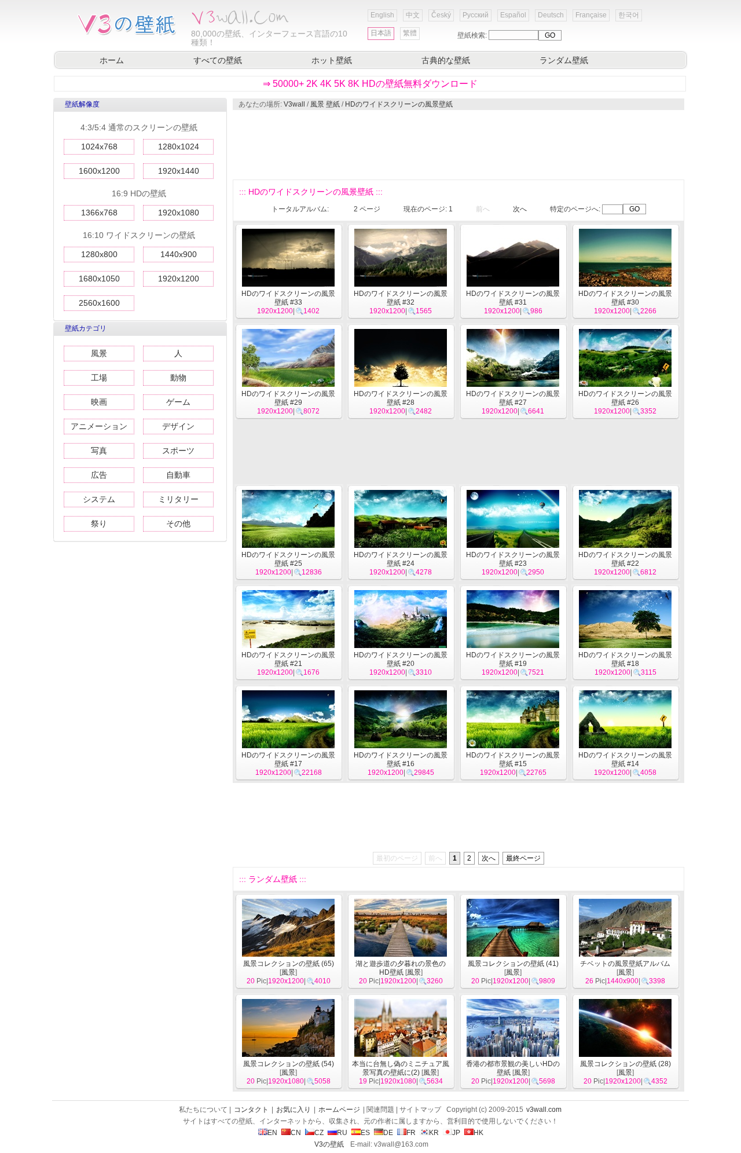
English (382, 15)
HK (478, 1133)
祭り (99, 523)
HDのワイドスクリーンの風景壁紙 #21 (288, 659)
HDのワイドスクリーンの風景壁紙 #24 (400, 559)
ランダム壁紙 (564, 60)
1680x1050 (99, 278)
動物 (178, 377)
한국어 (628, 15)
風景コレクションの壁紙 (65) (288, 964)
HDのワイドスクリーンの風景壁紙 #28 (400, 398)
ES (365, 1133)
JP (456, 1133)
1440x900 (178, 254)
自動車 (178, 474)
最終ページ (523, 858)
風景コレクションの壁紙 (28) (625, 1064)
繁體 (410, 33)
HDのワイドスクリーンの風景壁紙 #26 (625, 398)
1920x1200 (178, 278)
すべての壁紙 (217, 60)
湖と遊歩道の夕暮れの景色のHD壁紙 (400, 968)
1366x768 (99, 212)
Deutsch (551, 15)
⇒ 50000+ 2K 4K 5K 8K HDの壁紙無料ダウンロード (370, 84)
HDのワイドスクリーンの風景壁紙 (399, 104)
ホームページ (339, 1110)
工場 (99, 377)
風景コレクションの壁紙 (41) (513, 964)
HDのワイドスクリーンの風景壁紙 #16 (400, 759)
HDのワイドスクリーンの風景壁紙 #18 (625, 659)
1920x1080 (178, 212)
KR (434, 1133)
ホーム (112, 60)
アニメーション (99, 426)
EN (272, 1133)
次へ (520, 209)
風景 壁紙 (325, 104)
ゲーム (178, 402)
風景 (99, 353)
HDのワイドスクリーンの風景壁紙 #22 (625, 559)
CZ (319, 1133)
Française (591, 15)
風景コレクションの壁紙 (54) (288, 1064)
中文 (413, 15)
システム (99, 499)
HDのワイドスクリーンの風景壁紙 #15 (513, 759)
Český (441, 15)
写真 (99, 450)
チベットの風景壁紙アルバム (625, 964)
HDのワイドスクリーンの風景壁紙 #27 (513, 398)
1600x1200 (99, 170)
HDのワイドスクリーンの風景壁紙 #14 (625, 759)
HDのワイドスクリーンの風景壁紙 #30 (625, 298)
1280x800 (99, 254)
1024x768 (99, 146)
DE (388, 1133)
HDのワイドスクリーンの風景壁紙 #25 (288, 559)
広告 (99, 474)
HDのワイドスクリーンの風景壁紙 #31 (513, 298)
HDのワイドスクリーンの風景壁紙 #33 (288, 298)
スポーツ (178, 450)
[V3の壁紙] (128, 34)
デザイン (178, 426)
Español (513, 15)
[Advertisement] (458, 145)
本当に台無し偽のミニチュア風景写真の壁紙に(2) (400, 1068)
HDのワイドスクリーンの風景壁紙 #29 (288, 398)
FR (411, 1133)
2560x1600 (99, 303)
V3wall (294, 104)
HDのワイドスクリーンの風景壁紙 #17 (288, 759)
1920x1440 (178, 170)
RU (342, 1133)
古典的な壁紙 (445, 60)
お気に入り (293, 1110)
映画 (99, 402)
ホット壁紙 (331, 60)
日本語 (380, 33)
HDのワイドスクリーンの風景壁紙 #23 (513, 559)
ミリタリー (178, 499)
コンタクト (251, 1110)
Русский (476, 15)
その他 (178, 523)
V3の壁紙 (329, 1144)
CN (296, 1133)
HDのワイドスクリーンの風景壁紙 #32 (400, 298)
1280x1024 (178, 146)
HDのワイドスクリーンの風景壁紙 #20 (400, 659)
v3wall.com (544, 1110)
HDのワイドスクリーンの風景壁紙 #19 (513, 659)
